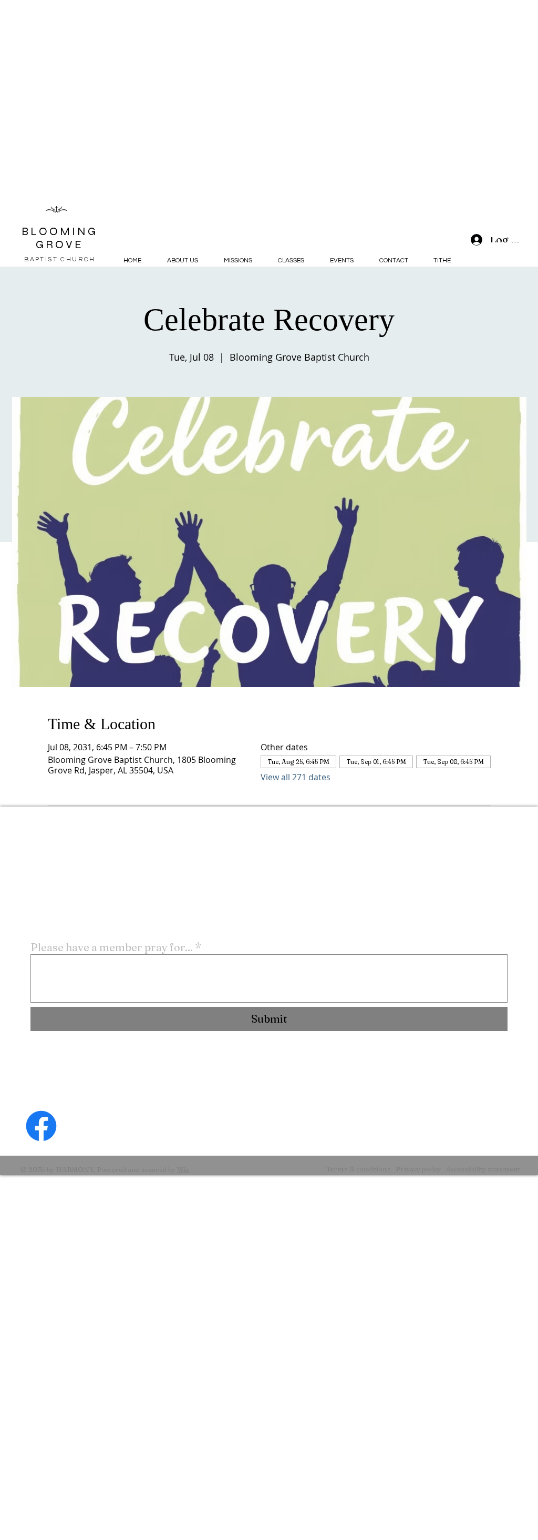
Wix (183, 1169)
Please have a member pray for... (115, 947)
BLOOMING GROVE (60, 238)
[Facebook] (41, 1126)
